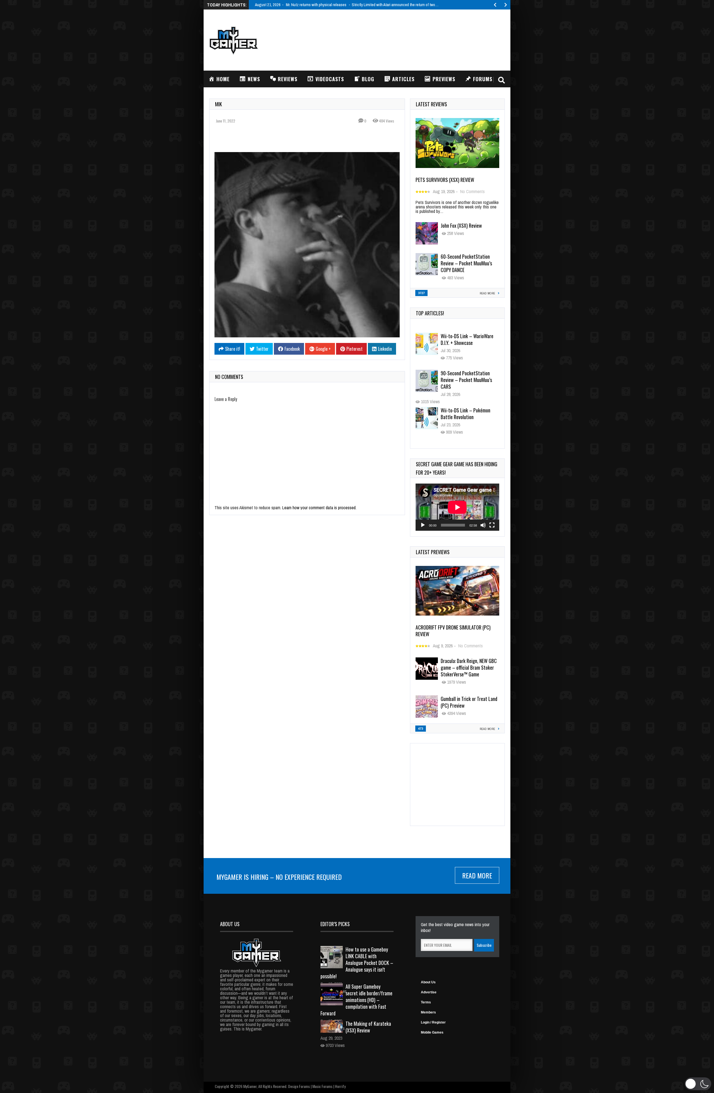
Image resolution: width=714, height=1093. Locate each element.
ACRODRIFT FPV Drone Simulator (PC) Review (453, 631)
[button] (698, 1083)
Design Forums (299, 1086)
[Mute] (483, 525)
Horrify (340, 1086)
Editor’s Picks (335, 924)
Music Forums (322, 1086)
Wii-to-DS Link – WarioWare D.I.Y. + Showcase (467, 339)
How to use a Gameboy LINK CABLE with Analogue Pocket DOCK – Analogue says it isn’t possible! (356, 963)
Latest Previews (433, 552)
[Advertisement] (403, 39)
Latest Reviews (431, 104)
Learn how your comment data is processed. (319, 508)
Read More (477, 875)
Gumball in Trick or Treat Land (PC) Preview (469, 702)
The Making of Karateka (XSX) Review (368, 1027)
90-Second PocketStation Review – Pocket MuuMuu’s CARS (466, 379)
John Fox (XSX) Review (461, 225)
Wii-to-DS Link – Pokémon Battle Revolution (465, 414)
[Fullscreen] (492, 525)
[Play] (423, 525)
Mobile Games (432, 1032)
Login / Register (433, 1022)
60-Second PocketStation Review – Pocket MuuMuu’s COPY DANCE (466, 263)
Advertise (428, 992)
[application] (457, 507)
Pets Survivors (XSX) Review (445, 179)
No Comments (472, 191)
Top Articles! (430, 313)
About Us (428, 982)
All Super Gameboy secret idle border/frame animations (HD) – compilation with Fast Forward (356, 1000)
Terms (426, 1002)
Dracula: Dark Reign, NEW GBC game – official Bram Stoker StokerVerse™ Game (469, 667)
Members (428, 1012)
